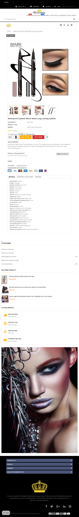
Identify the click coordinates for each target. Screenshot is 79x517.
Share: (10, 161)
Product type (12, 125)
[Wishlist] (47, 137)
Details (12, 177)
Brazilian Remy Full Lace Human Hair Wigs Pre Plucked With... (28, 287)
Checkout (48, 6)
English (6, 2)
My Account (21, 6)
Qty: (10, 137)
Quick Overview (13, 142)
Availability (12, 122)
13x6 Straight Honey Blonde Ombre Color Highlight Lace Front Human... (31, 296)
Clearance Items (21, 165)
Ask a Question (63, 154)
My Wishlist (36, 6)
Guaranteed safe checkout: (17, 168)
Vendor (10, 127)
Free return (12, 331)
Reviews (38, 177)
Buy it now (38, 137)
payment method (14, 339)
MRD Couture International (34, 127)
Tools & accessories (6, 264)
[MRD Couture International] (59, 513)
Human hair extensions (7, 249)
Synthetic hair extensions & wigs (10, 260)
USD (12, 2)
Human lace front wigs (7, 253)
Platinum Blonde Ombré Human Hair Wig (21, 276)
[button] (39, 134)
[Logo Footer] (39, 487)
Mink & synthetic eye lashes (8, 256)
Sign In (59, 6)
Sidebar (11, 35)
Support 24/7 (13, 322)
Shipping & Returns (25, 177)
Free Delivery (13, 314)
